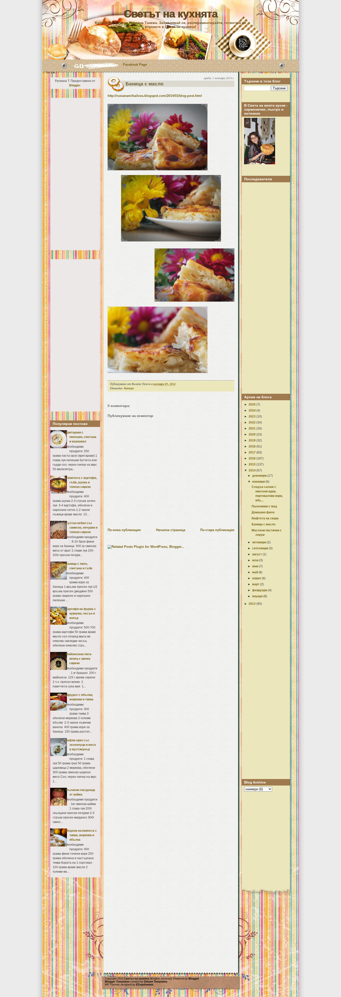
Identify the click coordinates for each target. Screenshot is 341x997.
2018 (252, 446)
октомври (259, 542)
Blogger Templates (117, 981)
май (255, 572)
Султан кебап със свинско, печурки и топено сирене (81, 527)
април (257, 578)
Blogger (74, 85)
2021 (252, 428)
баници (129, 388)
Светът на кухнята (170, 14)
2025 (252, 404)
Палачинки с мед (264, 506)
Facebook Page (135, 64)
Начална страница (170, 530)
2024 (252, 410)
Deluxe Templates (155, 981)
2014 (252, 470)
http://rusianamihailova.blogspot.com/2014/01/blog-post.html (155, 96)
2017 (252, 452)
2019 (252, 440)
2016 (252, 458)
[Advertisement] (75, 174)
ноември (259, 481)
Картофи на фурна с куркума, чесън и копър (81, 613)
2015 (252, 464)
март (256, 584)
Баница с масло (145, 83)
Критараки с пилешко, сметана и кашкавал (81, 437)
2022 (252, 422)
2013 (252, 603)
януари (257, 596)
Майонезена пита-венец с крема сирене (79, 658)
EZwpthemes (144, 984)
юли (255, 560)
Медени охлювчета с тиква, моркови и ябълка (81, 835)
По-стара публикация (217, 530)
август (257, 554)
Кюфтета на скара (265, 518)
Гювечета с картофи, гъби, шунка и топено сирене (81, 482)
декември (259, 475)
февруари (260, 590)
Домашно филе (263, 512)
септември (260, 548)
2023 (252, 416)
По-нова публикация (124, 530)
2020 (252, 434)
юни (255, 566)
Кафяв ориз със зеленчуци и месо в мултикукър (81, 745)
